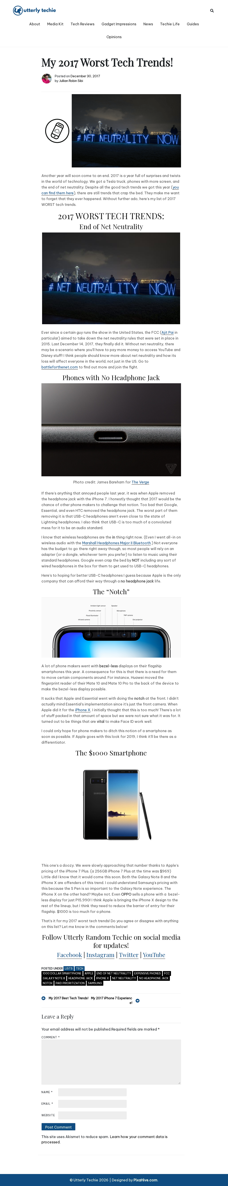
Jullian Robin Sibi (71, 81)
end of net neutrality (114, 973)
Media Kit (55, 24)
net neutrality (124, 978)
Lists (69, 968)
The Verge (140, 482)
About (34, 24)
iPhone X (82, 710)
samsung (95, 983)
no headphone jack (154, 978)
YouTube (154, 955)
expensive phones (147, 973)
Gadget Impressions (119, 24)
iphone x (102, 978)
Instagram (100, 955)
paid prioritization (70, 983)
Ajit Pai (167, 332)
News (148, 24)
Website (48, 1115)
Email (47, 1103)
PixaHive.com (145, 1180)
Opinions (114, 37)
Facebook (69, 955)
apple (89, 973)
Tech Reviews (82, 24)
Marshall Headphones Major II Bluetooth (116, 543)
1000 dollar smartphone (62, 973)
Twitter (128, 955)
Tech (79, 968)
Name (47, 1092)
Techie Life (170, 24)
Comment (50, 1037)
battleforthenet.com (59, 367)
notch (47, 983)
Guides (193, 24)
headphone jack (80, 978)
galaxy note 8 (54, 978)
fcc (167, 973)
